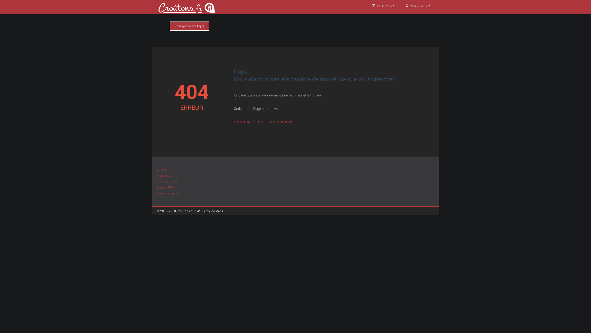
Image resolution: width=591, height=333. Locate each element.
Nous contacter (167, 181)
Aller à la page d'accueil (249, 122)
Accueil (162, 170)
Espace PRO (165, 187)
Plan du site (164, 175)
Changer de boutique (189, 26)
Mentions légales (168, 193)
